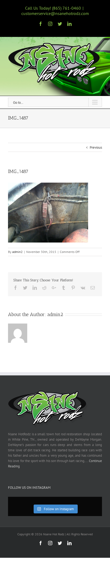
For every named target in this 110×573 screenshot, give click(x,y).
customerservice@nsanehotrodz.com (55, 13)
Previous (96, 147)
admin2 (17, 252)
